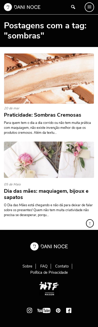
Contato (62, 266)
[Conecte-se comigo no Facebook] (68, 310)
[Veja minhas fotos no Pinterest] (58, 310)
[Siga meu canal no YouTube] (43, 310)
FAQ (44, 266)
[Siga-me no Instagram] (29, 310)
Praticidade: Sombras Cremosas (42, 115)
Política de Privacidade (49, 272)
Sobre (27, 266)
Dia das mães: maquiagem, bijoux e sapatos (46, 194)
